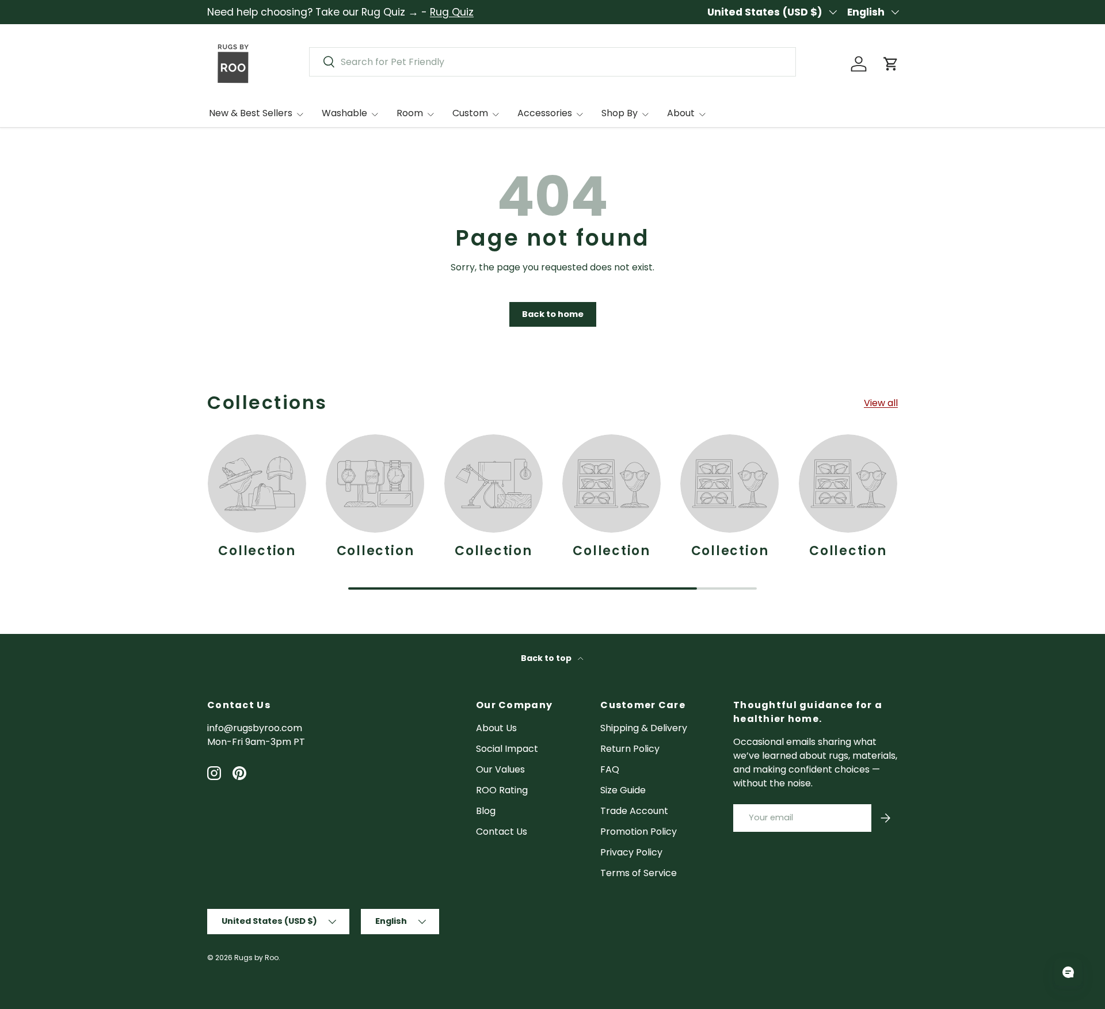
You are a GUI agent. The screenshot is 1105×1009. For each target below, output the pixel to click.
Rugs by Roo (256, 957)
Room (410, 113)
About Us (496, 728)
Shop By (619, 113)
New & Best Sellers (250, 113)
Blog (486, 810)
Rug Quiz (452, 12)
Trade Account (634, 810)
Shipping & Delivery (643, 728)
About (681, 113)
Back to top (547, 658)
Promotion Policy (638, 831)
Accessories (544, 113)
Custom (470, 113)
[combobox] (552, 62)
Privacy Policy (631, 852)
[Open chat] (1068, 972)
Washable (344, 113)
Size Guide (623, 790)
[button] (891, 64)
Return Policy (630, 748)
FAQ (609, 769)
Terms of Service (638, 873)
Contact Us (501, 831)
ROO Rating (502, 790)
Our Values (500, 769)
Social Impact (507, 748)
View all (881, 403)
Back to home (553, 314)
